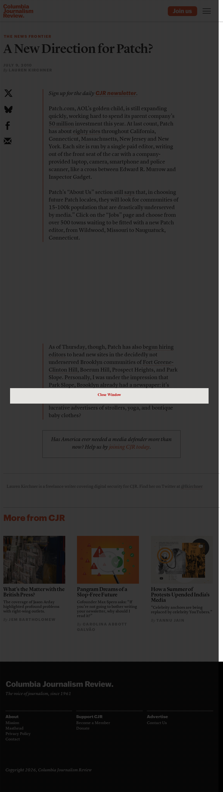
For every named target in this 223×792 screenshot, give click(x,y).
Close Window (109, 394)
